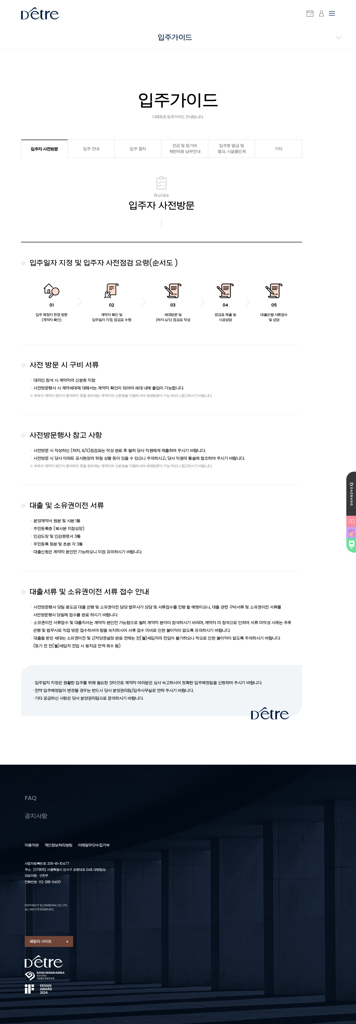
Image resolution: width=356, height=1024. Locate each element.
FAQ (31, 798)
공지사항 (36, 816)
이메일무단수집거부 (94, 845)
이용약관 (32, 845)
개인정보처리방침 (58, 845)
